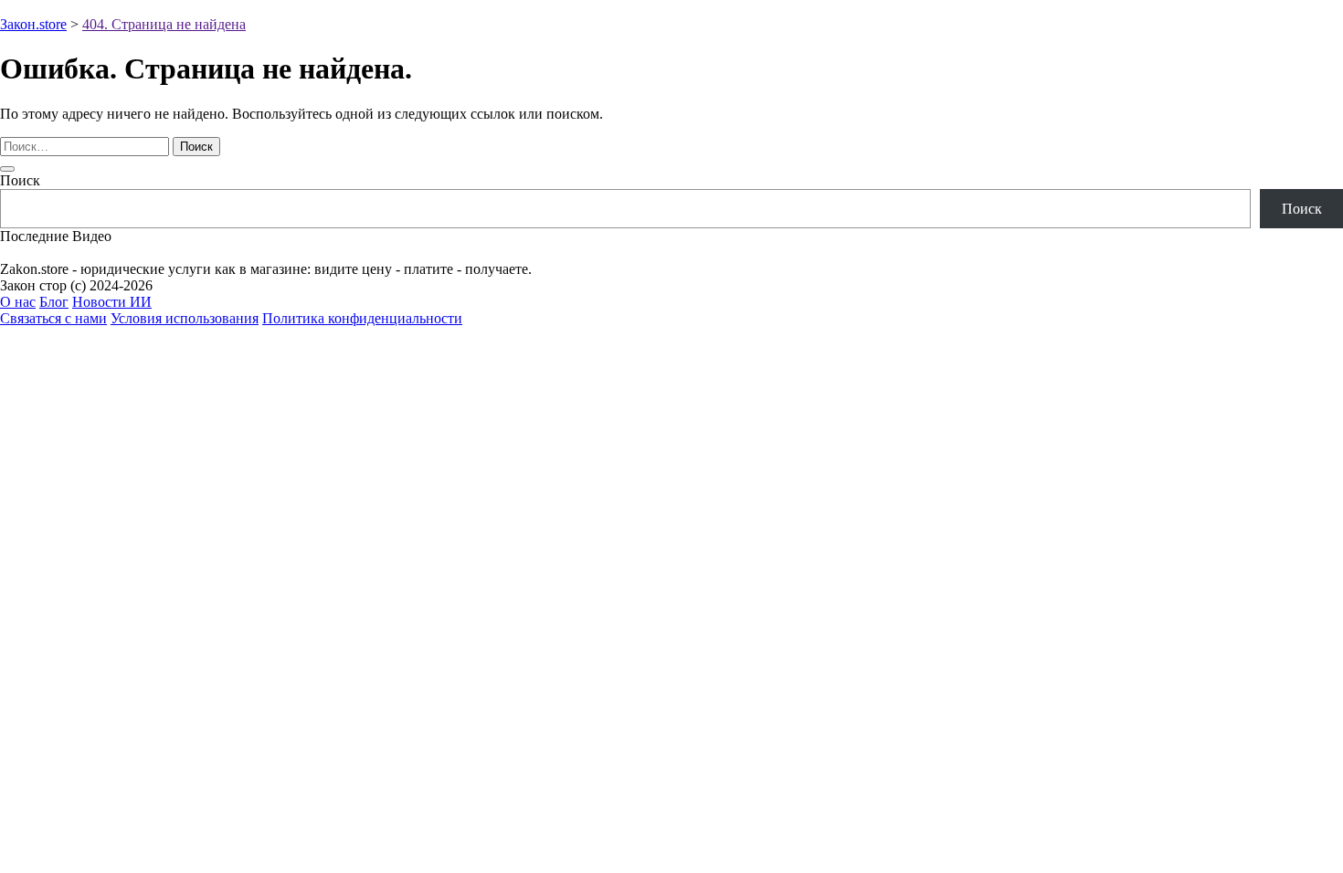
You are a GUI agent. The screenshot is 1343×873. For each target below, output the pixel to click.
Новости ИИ (112, 302)
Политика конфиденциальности (362, 318)
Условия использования (185, 318)
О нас (18, 302)
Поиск (20, 180)
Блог (54, 302)
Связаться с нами (53, 318)
